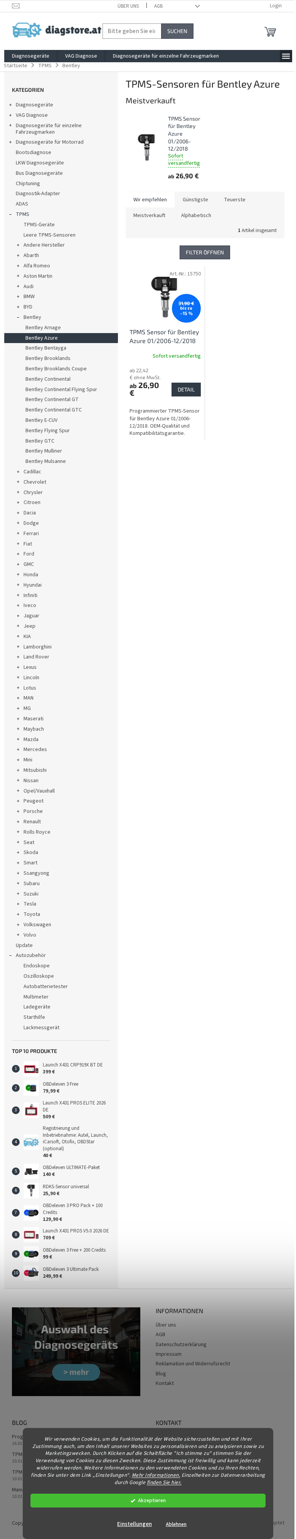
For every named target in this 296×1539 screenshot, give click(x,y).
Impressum (169, 1354)
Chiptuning (28, 183)
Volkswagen (37, 925)
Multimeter (36, 997)
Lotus (30, 688)
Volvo (30, 935)
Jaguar (31, 616)
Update (24, 945)
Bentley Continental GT (52, 399)
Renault (32, 822)
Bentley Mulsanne (45, 461)
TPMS (22, 214)
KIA (27, 636)
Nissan (31, 780)
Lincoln (31, 678)
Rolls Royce (37, 832)
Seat (29, 842)
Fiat (28, 544)
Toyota (32, 914)
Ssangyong (36, 873)
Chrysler (33, 492)
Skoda (31, 852)
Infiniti (30, 595)
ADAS (22, 204)
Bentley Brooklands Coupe (56, 369)
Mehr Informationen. (156, 1475)
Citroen (32, 502)
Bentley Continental (48, 379)
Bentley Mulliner (43, 451)
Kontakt (165, 1383)
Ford (29, 554)
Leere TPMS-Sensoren (50, 235)
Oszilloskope (39, 976)
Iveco (30, 605)
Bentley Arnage (43, 328)
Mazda (31, 739)
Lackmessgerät (41, 1028)
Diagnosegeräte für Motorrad (50, 142)
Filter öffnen (205, 252)
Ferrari (31, 533)
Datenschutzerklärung (181, 1344)
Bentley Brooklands (48, 358)
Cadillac (32, 472)
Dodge (31, 523)
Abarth (31, 255)
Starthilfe (34, 1017)
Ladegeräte (37, 1007)
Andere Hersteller (44, 245)
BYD (28, 307)
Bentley (32, 317)
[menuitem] (30, 56)
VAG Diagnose (32, 115)
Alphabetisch (196, 215)
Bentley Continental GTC (53, 410)
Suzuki (31, 894)
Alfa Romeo (37, 266)
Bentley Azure (41, 338)
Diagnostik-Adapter (38, 193)
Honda (31, 575)
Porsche (33, 811)
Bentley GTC (39, 441)
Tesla (30, 904)
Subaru (32, 883)
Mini (28, 760)
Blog (161, 1374)
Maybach (34, 729)
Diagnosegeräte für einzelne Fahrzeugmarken (49, 129)
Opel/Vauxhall (39, 791)
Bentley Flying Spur (47, 431)
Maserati (34, 719)
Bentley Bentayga (45, 348)
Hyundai (33, 585)
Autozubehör (31, 955)
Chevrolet (35, 482)
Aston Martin (38, 276)
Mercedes (35, 749)
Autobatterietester (46, 986)
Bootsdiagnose (33, 152)
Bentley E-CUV (41, 420)
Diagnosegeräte (34, 105)
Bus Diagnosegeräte (39, 173)
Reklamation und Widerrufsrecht (193, 1364)
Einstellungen (134, 1524)
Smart (30, 863)
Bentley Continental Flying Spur (61, 389)
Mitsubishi (35, 770)
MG (27, 708)
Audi (29, 286)
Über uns (128, 6)
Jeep (29, 626)
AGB (158, 6)
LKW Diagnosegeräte (40, 163)
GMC (29, 564)
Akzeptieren (152, 1500)
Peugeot (34, 801)
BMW (29, 296)
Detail (186, 389)
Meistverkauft (149, 215)
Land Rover (36, 657)
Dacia (30, 513)
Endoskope (37, 966)
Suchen (177, 31)
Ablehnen (176, 1524)
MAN (29, 698)
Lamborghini (38, 647)
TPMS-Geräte (39, 225)
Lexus (30, 667)
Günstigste (195, 200)
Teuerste (235, 200)
